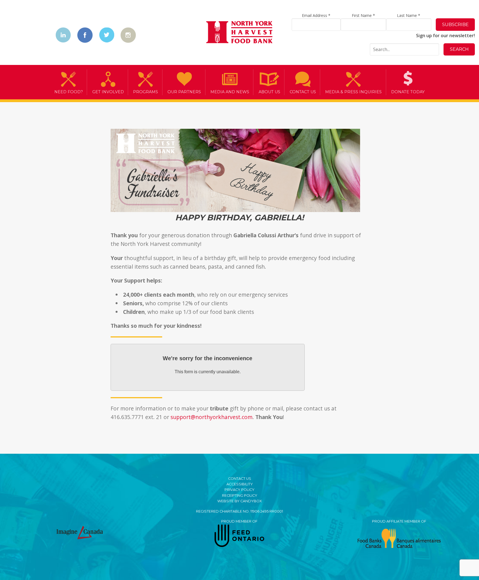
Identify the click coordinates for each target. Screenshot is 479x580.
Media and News (229, 91)
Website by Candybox (239, 501)
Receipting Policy (239, 495)
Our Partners (184, 91)
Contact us (303, 91)
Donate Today (408, 91)
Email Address (316, 15)
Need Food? (68, 91)
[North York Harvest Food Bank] (239, 33)
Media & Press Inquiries (353, 91)
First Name (363, 15)
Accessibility (239, 484)
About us (269, 91)
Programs (145, 91)
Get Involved (108, 91)
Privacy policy (239, 490)
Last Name (408, 15)
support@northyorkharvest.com (211, 417)
